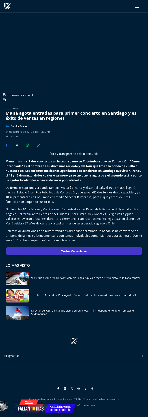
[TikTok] (86, 388)
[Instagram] (66, 388)
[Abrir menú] (137, 6)
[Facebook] (59, 388)
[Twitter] (72, 388)
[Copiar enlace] (35, 145)
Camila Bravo (19, 126)
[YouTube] (79, 388)
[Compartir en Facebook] (7, 145)
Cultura (12, 108)
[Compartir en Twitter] (13, 145)
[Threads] (92, 388)
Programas (11, 356)
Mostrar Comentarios (74, 251)
